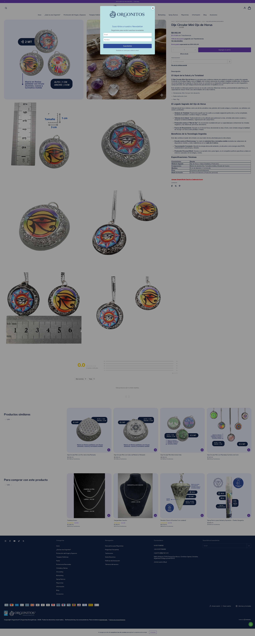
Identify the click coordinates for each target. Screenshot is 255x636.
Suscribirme (127, 46)
